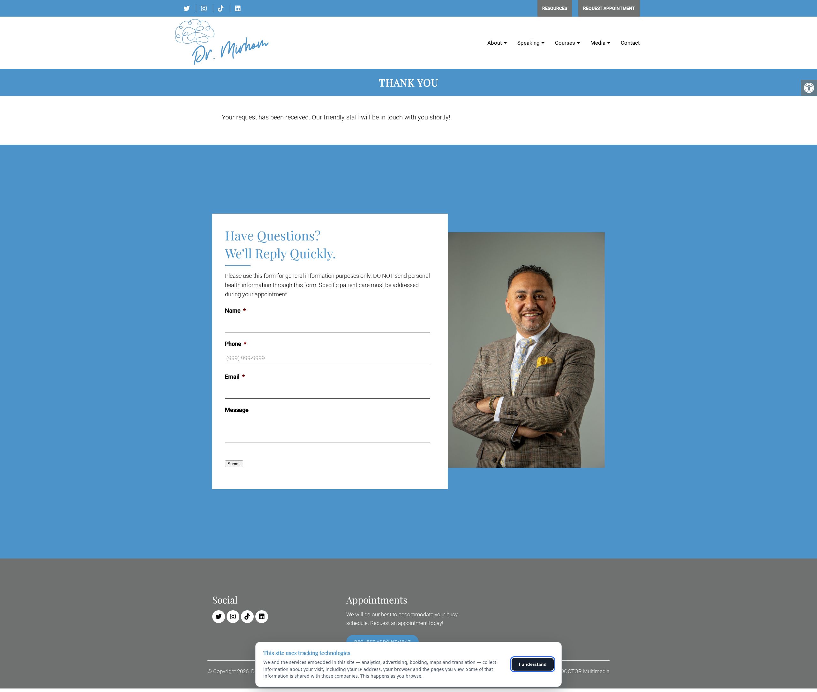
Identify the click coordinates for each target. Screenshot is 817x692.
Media (597, 43)
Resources (554, 8)
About (494, 43)
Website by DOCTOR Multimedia (571, 671)
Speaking (528, 43)
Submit (234, 463)
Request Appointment (609, 8)
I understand (533, 664)
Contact (630, 43)
